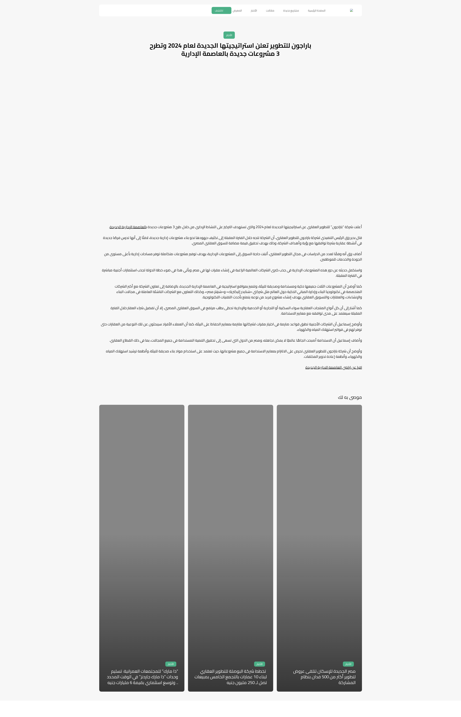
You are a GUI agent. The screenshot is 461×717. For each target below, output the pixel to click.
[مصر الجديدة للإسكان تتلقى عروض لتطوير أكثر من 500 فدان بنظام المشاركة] (319, 548)
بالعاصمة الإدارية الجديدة (128, 226)
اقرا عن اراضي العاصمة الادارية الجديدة (333, 367)
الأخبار (229, 35)
